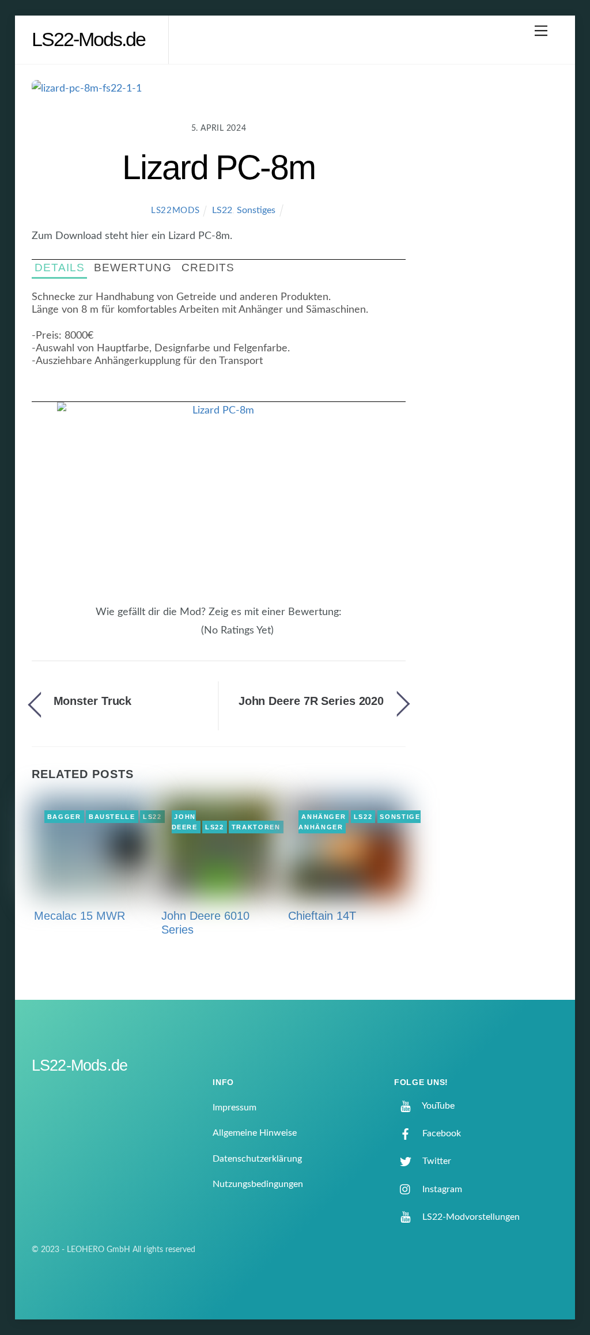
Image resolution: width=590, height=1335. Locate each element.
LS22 (222, 210)
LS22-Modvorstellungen (470, 1217)
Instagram (441, 1189)
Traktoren (256, 827)
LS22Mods (175, 210)
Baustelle (112, 816)
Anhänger (323, 816)
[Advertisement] (495, 267)
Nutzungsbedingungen (258, 1184)
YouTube (437, 1105)
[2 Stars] (174, 636)
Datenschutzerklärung (257, 1158)
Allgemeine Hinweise (255, 1132)
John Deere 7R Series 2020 (311, 701)
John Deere (185, 821)
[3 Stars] (180, 636)
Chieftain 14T (322, 915)
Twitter (435, 1161)
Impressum (234, 1107)
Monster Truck (93, 701)
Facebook (440, 1133)
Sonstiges (256, 210)
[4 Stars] (187, 636)
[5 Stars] (194, 636)
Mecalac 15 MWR (79, 915)
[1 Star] (167, 636)
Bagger (64, 816)
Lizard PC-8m (218, 167)
